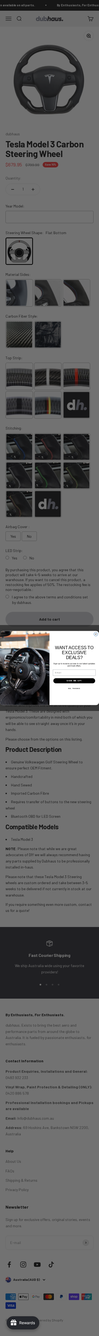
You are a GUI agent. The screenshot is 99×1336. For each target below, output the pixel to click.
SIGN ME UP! (74, 681)
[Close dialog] (96, 634)
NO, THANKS (74, 688)
